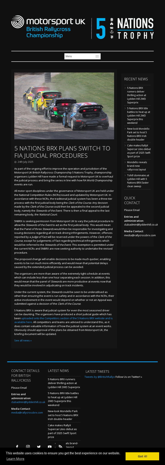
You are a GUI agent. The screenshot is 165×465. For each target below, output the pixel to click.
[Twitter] (39, 447)
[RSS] (60, 447)
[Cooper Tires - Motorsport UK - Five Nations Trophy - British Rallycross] (82, 37)
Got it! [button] (142, 456)
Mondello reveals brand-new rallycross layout (137, 166)
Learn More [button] (15, 459)
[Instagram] (28, 447)
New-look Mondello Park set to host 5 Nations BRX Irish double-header (138, 134)
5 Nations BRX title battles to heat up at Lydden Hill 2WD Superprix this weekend (138, 116)
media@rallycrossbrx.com (140, 235)
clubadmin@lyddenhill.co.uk (141, 224)
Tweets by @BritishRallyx (100, 377)
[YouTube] (49, 447)
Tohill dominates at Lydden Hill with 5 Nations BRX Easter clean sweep (138, 181)
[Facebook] (17, 447)
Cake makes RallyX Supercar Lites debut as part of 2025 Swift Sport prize (139, 151)
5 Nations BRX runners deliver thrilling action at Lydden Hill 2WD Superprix (136, 95)
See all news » (23, 340)
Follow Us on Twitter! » (129, 377)
